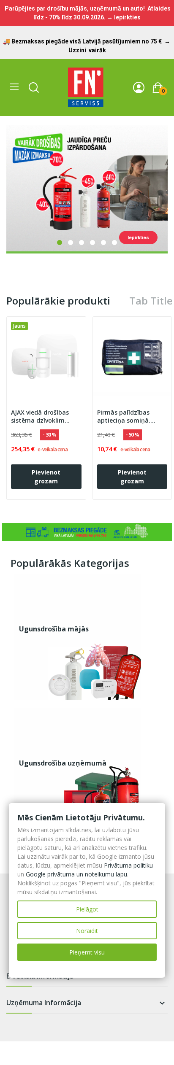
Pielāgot (87, 909)
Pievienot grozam (46, 476)
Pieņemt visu (87, 952)
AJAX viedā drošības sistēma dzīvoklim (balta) (40, 416)
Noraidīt (87, 931)
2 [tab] (70, 242)
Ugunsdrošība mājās (54, 629)
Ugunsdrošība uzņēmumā (62, 763)
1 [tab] (59, 242)
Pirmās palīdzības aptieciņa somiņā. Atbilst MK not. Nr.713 (130, 416)
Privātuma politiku (128, 865)
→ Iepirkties (124, 17)
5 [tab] (103, 242)
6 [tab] (114, 242)
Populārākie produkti (58, 301)
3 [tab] (81, 242)
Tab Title (151, 301)
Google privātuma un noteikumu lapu (76, 874)
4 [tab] (92, 242)
